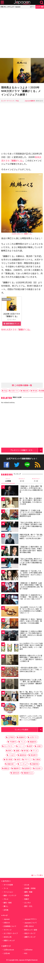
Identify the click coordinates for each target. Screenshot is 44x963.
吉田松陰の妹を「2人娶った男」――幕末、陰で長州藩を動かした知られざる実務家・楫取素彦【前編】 (31, 682)
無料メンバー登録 (30, 930)
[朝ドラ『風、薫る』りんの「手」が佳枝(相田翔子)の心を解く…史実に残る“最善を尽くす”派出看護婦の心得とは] (9, 696)
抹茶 (18, 759)
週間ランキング (29, 937)
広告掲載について (10, 926)
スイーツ (21, 746)
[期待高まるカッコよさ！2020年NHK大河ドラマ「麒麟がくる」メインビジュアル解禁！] (22, 71)
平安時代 (13, 742)
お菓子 (39, 746)
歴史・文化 (28, 906)
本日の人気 (7, 937)
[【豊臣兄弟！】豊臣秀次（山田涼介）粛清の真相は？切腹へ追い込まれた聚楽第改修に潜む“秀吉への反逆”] (9, 587)
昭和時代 (27, 768)
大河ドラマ (14, 391)
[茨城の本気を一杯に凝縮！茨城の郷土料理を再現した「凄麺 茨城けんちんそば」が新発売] (9, 708)
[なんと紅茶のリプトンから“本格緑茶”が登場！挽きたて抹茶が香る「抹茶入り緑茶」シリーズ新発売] (9, 648)
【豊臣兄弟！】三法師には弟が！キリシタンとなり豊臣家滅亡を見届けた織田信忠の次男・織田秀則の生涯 (31, 513)
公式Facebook (6, 464)
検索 (41, 2)
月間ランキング (9, 940)
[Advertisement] (22, 33)
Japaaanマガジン (30, 919)
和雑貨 (26, 895)
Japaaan (22, 2)
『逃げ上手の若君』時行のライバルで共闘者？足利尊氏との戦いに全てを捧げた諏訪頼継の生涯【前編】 (31, 525)
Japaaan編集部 (30, 101)
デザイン (27, 759)
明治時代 (34, 755)
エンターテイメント (7, 101)
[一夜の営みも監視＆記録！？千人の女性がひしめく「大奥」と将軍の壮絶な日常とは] (9, 672)
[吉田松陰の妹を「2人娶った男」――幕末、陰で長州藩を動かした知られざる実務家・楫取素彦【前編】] (9, 684)
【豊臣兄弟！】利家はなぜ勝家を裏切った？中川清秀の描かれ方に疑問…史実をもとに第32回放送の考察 (31, 634)
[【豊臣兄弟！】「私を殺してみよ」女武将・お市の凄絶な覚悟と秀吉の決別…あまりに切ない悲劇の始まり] (9, 575)
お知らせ (7, 922)
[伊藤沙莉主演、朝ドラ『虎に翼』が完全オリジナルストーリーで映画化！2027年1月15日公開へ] (9, 539)
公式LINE (27, 464)
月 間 (36, 480)
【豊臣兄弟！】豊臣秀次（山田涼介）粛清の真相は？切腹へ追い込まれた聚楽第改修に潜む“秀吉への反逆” (31, 586)
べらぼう (12, 755)
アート (6, 888)
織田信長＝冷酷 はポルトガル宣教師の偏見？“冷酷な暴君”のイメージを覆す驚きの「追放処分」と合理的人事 (31, 658)
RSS (37, 464)
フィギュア (24, 764)
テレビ (35, 750)
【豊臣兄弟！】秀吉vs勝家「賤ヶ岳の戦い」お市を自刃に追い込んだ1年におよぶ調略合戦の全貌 (31, 489)
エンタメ (27, 902)
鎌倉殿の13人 (28, 773)
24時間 (8, 480)
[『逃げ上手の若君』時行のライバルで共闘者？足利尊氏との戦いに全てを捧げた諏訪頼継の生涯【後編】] (9, 563)
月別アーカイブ (29, 933)
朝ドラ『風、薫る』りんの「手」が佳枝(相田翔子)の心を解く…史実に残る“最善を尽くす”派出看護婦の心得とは (31, 695)
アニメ (23, 742)
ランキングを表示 (21, 729)
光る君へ (38, 768)
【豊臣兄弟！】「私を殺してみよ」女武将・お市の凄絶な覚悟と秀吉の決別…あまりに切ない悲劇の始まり (31, 574)
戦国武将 (33, 742)
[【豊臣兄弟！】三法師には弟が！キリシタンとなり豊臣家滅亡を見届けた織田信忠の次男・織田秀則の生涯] (9, 515)
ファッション (8, 892)
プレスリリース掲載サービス (21, 450)
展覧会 (6, 768)
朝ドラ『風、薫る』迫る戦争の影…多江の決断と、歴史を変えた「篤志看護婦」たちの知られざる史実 (31, 501)
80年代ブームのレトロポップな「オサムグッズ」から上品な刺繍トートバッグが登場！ (31, 718)
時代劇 (35, 391)
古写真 (6, 910)
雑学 (30, 746)
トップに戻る (38, 875)
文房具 (37, 759)
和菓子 (26, 899)
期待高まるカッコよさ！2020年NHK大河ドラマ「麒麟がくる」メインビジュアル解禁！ (21, 91)
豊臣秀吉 (35, 764)
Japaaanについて (30, 922)
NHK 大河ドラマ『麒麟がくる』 (16, 329)
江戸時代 (11, 737)
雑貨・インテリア (10, 895)
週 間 (22, 480)
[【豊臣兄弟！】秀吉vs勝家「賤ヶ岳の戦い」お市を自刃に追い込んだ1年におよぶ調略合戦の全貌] (9, 490)
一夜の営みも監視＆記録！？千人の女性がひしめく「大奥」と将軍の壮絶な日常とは (31, 669)
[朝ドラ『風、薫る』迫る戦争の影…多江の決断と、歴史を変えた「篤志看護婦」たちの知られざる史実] (9, 503)
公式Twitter (17, 464)
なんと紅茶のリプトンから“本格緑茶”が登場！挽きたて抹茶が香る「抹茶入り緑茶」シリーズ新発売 (31, 646)
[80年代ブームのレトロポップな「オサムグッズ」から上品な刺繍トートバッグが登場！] (9, 720)
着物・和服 (28, 892)
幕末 (9, 750)
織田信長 (23, 755)
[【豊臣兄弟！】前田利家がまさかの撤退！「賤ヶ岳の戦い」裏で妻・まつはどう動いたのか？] (9, 599)
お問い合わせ (29, 926)
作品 (17, 101)
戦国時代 (22, 737)
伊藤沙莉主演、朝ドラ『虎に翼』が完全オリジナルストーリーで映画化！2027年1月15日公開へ (31, 536)
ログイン (32, 7)
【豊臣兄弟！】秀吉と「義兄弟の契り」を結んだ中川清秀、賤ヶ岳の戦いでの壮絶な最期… (31, 621)
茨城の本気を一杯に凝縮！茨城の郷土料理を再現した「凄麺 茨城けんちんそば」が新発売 (31, 706)
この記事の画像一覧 (23, 385)
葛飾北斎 (16, 773)
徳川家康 (9, 759)
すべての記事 (8, 885)
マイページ (7, 930)
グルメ (6, 899)
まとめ (26, 885)
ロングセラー (9, 746)
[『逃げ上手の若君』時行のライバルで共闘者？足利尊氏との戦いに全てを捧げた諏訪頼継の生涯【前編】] (9, 527)
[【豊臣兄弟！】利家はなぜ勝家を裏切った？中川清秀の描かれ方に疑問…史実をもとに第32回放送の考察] (9, 636)
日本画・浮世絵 (29, 888)
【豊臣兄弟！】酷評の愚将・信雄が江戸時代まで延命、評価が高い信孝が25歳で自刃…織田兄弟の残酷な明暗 (31, 549)
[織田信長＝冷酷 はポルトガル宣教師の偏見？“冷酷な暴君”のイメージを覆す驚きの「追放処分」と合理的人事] (9, 660)
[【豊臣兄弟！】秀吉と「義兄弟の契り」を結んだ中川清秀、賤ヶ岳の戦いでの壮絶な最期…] (9, 623)
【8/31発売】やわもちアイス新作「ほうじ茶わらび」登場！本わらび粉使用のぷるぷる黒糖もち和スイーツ (31, 610)
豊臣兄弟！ (11, 764)
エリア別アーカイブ (11, 933)
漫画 (17, 750)
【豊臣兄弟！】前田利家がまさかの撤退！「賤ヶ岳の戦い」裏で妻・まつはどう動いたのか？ (31, 597)
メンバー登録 (39, 7)
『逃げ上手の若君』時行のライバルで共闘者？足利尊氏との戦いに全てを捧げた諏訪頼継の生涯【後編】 (31, 562)
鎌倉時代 (16, 768)
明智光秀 (25, 391)
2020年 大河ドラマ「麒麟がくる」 (22, 234)
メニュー (2, 2)
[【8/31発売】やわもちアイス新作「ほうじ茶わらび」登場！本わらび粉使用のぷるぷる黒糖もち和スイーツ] (9, 611)
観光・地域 (7, 902)
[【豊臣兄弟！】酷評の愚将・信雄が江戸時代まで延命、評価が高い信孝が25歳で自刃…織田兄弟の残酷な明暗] (9, 551)
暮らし (6, 906)
